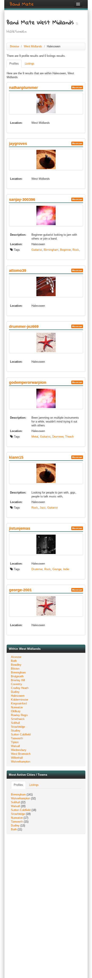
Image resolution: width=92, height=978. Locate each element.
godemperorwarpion (27, 382)
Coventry (16, 684)
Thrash (69, 436)
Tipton (15, 742)
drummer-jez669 (24, 326)
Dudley (15, 691)
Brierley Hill (18, 680)
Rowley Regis (19, 715)
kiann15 (16, 457)
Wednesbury (18, 750)
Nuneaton (17, 707)
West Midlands (33, 46)
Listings (29, 63)
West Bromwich (20, 753)
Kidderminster (19, 699)
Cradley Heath (19, 688)
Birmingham (51, 249)
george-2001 (20, 590)
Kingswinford (19, 703)
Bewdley (16, 664)
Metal (34, 436)
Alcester (16, 657)
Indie (66, 569)
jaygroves (18, 143)
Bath (14, 660)
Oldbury (16, 711)
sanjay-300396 (22, 199)
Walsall (15, 746)
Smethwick (18, 719)
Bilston (15, 668)
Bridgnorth (17, 676)
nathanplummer (23, 87)
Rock (76, 249)
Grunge (56, 569)
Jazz (43, 507)
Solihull (15, 722)
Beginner (65, 249)
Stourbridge (18, 726)
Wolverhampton (20, 761)
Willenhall (17, 757)
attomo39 (17, 270)
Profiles (14, 63)
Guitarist (36, 249)
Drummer (57, 436)
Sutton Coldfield (21, 734)
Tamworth (17, 738)
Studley (15, 730)
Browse (14, 46)
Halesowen (17, 695)
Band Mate (22, 4)
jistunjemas (19, 528)
